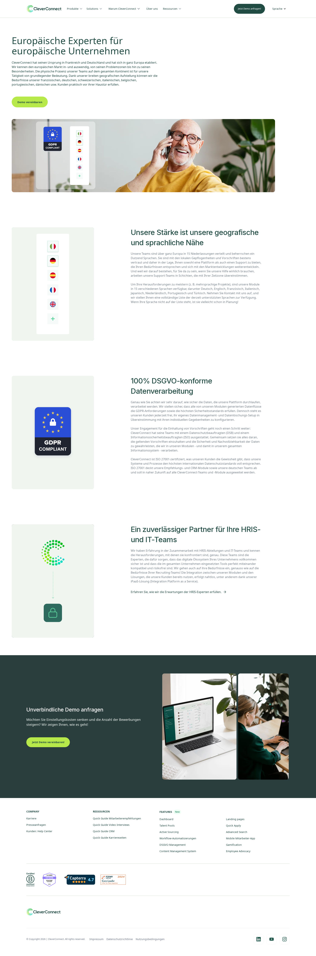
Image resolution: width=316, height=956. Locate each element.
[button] (76, 9)
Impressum (96, 939)
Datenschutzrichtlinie (119, 939)
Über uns (152, 8)
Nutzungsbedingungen (150, 939)
